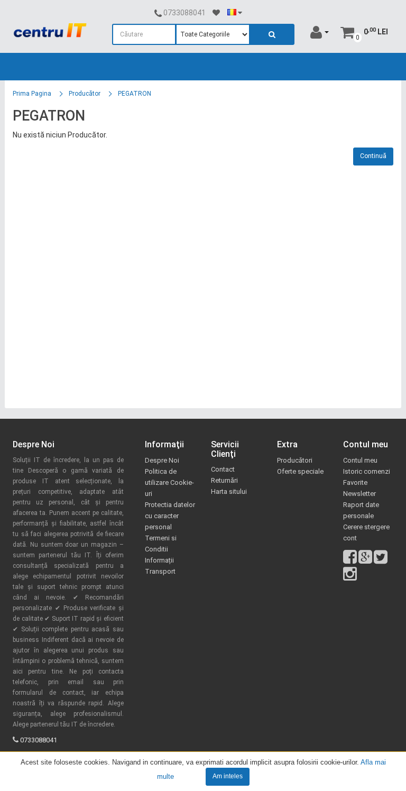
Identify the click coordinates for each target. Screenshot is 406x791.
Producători (294, 460)
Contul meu (360, 460)
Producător (84, 93)
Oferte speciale (300, 471)
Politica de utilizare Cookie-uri (169, 482)
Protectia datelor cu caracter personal (170, 516)
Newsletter (359, 494)
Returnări (224, 480)
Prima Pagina (32, 93)
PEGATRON (134, 93)
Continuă (373, 156)
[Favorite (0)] (216, 13)
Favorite (355, 482)
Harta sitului (229, 491)
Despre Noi (162, 460)
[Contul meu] (319, 31)
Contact (223, 469)
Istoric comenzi (366, 471)
